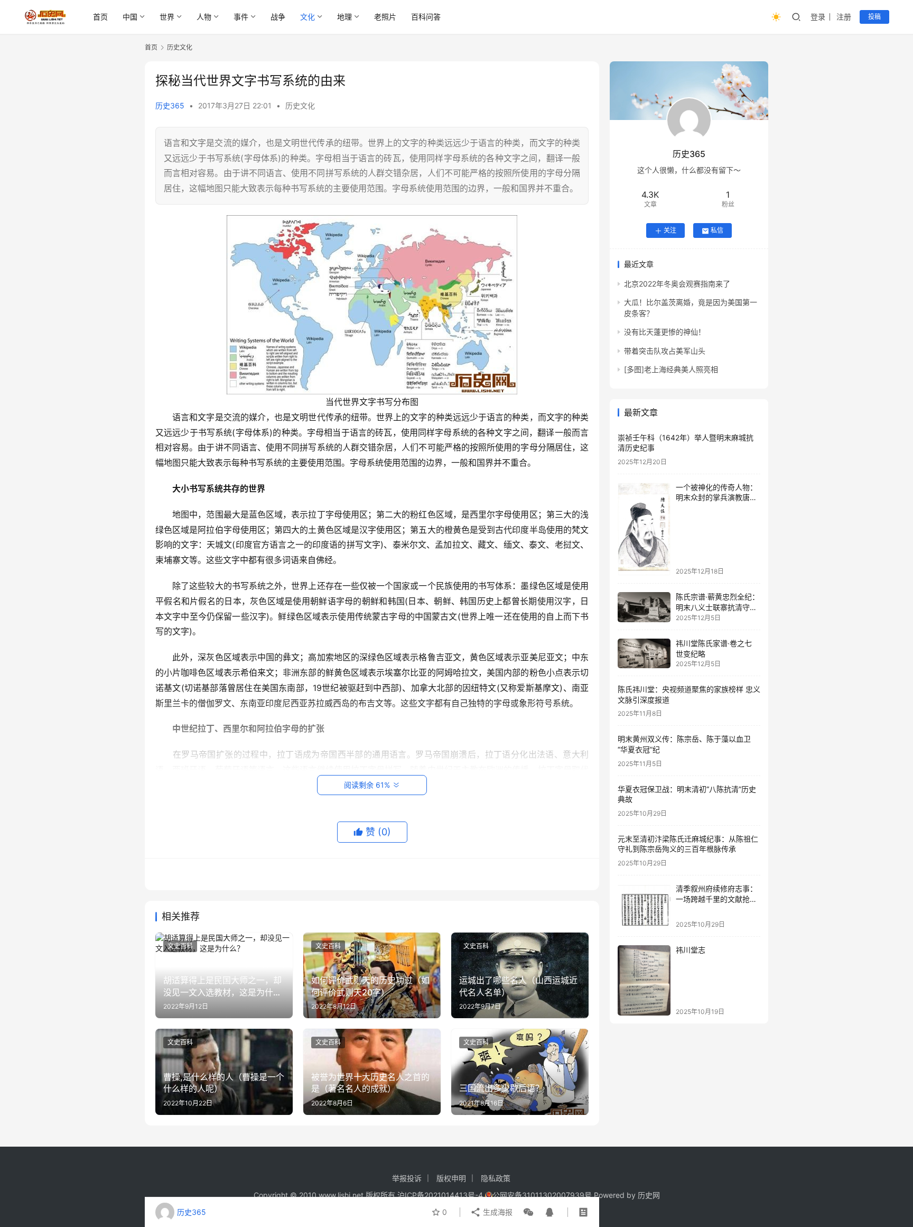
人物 (204, 16)
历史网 (649, 1195)
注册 (843, 16)
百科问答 (426, 16)
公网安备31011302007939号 (542, 1195)
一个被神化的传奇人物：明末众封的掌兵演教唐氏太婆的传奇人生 (716, 498)
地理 (344, 16)
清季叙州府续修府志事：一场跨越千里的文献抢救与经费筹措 (716, 899)
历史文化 (300, 105)
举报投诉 (407, 1178)
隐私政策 (495, 1178)
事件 (241, 16)
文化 (307, 16)
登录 (817, 16)
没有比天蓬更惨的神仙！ (664, 332)
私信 (717, 231)
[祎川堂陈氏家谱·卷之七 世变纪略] (644, 653)
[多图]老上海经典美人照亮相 (671, 369)
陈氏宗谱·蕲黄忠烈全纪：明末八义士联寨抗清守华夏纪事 (717, 607)
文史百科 (180, 946)
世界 (167, 16)
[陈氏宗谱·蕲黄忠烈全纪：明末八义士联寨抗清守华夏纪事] (644, 607)
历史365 (169, 105)
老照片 (385, 16)
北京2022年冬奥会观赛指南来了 (677, 284)
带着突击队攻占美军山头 (664, 350)
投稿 (874, 17)
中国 (130, 16)
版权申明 (451, 1178)
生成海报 (497, 1211)
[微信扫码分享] (528, 1212)
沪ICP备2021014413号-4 (441, 1195)
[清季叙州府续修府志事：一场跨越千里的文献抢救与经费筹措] (644, 906)
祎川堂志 (690, 950)
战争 (278, 16)
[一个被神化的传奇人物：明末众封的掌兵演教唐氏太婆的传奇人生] (644, 529)
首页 (100, 16)
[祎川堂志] (644, 980)
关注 (670, 231)
